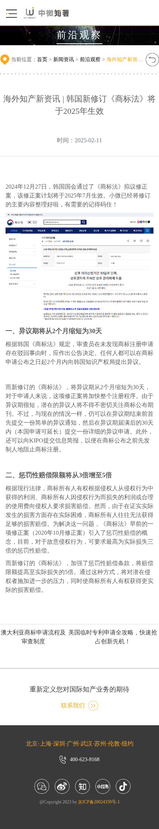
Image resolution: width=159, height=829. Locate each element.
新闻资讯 (63, 59)
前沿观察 (90, 59)
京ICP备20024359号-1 (99, 802)
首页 (42, 59)
